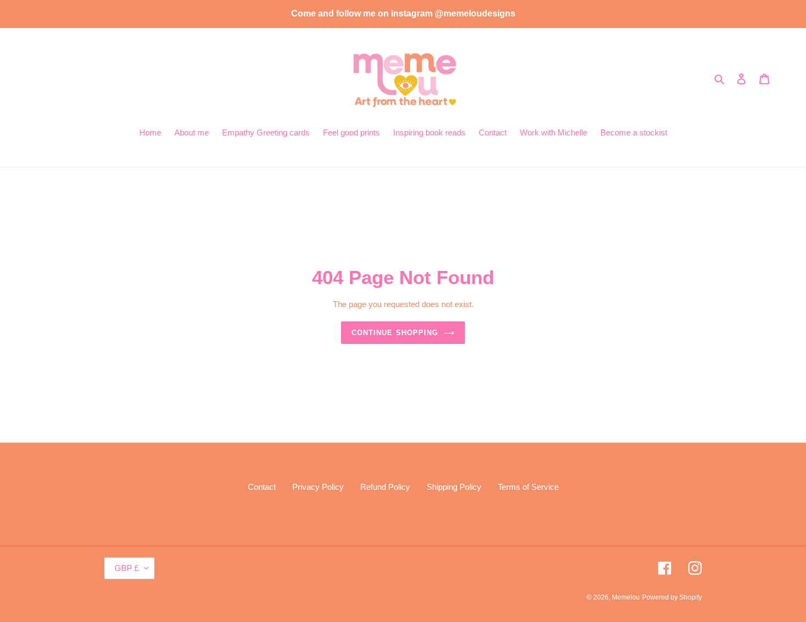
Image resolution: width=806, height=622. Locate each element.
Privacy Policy (318, 486)
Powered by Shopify (672, 597)
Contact (262, 486)
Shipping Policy (454, 486)
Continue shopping (394, 333)
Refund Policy (385, 486)
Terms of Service (528, 486)
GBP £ (127, 568)
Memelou (626, 597)
